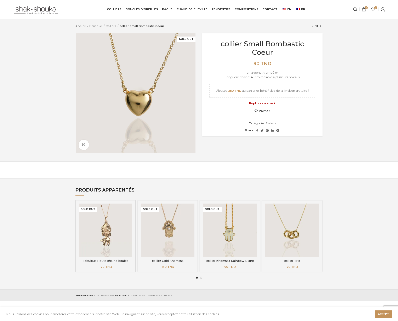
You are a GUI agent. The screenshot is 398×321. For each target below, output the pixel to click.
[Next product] (320, 26)
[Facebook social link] (257, 130)
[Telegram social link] (277, 130)
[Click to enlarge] (84, 145)
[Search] (355, 9)
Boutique (96, 26)
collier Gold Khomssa (167, 261)
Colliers (111, 26)
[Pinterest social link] (267, 130)
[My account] (383, 9)
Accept (383, 314)
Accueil (80, 26)
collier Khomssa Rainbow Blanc (230, 261)
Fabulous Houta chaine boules (105, 261)
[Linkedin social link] (272, 130)
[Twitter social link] (262, 130)
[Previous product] (312, 26)
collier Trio (292, 261)
